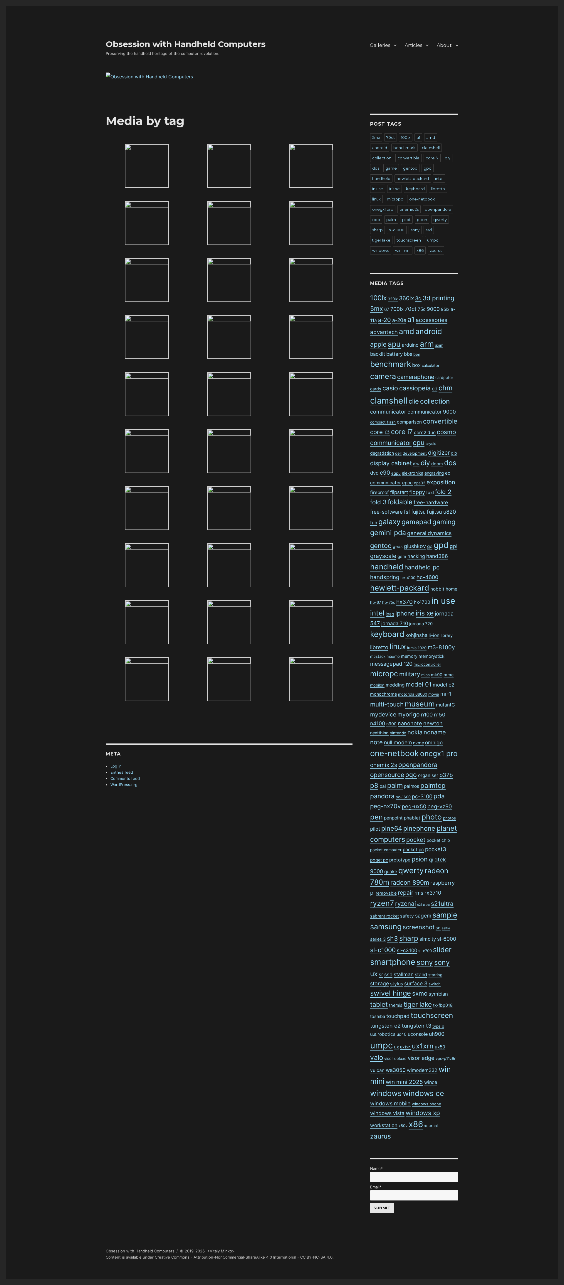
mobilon (377, 685)
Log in (116, 766)
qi (431, 859)
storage (379, 983)
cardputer (444, 377)
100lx (405, 137)
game (391, 168)
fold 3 (378, 502)
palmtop (433, 785)
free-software (386, 512)
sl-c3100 (407, 950)
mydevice (383, 714)
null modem (398, 742)
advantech (384, 332)
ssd (429, 229)
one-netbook (422, 199)
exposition (441, 482)
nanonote (410, 723)
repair (405, 892)
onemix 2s (409, 209)
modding (395, 685)
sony (415, 229)
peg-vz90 (439, 806)
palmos (411, 786)
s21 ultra (423, 905)
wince (430, 1082)
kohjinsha (416, 635)
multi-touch (387, 704)
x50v (403, 1125)
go (429, 546)
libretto (438, 188)
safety (407, 916)
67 (386, 309)
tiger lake (381, 240)
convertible (408, 158)
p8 (374, 785)
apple (378, 344)
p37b (446, 775)
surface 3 (415, 983)
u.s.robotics (382, 1034)
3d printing (438, 298)
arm (427, 343)
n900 (391, 723)
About (444, 45)
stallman (404, 974)
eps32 (419, 482)
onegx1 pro (382, 209)
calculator (430, 365)
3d (418, 298)
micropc (395, 199)
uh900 (436, 1034)
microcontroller (427, 664)
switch (435, 984)
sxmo (419, 993)
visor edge (421, 1058)
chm (445, 388)
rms (418, 893)
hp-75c (388, 602)
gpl (453, 546)
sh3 (392, 938)
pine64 (391, 828)
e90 (385, 472)
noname (435, 732)
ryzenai (405, 903)
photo (432, 816)
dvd (374, 473)
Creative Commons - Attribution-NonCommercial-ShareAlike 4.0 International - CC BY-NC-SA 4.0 (244, 1257)
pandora (382, 796)
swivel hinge (390, 993)
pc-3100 (422, 796)
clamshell (431, 147)
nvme (418, 742)
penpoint (393, 818)
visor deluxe (395, 1058)
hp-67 (375, 602)
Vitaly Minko (221, 1251)
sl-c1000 (396, 229)
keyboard (415, 188)
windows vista (387, 1113)
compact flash (383, 422)
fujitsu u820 (441, 512)
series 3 (378, 939)
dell (398, 453)
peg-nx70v (385, 806)
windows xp (423, 1113)
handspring (384, 577)
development (415, 453)
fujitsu (418, 512)
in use (377, 188)
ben (416, 354)
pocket (415, 839)
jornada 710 (394, 623)
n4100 (377, 723)
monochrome (383, 694)
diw (416, 463)
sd (438, 927)
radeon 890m (409, 882)
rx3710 (432, 893)
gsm (401, 556)
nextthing (379, 732)
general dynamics (429, 533)
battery (394, 354)
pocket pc (413, 849)
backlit (377, 354)
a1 (418, 137)
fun (373, 522)
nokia (414, 732)
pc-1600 (403, 797)
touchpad (397, 1016)
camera (383, 376)
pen (376, 817)
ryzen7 (382, 903)
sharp (377, 229)
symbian (438, 994)
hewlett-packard (413, 178)
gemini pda (388, 533)
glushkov (415, 546)
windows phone (426, 1104)
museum (420, 703)
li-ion (434, 635)
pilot (406, 219)
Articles (413, 45)
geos (398, 546)
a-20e (399, 320)
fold (430, 492)
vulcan (377, 1070)
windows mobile (390, 1103)
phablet (412, 818)
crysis (431, 443)
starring (435, 974)
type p (438, 1026)
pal (383, 786)
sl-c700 (425, 950)
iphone (404, 613)
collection (381, 158)
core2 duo (425, 432)
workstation (383, 1125)
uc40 (402, 1034)
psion (422, 219)
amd (430, 137)
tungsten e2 (385, 1026)
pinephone (419, 828)
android (379, 147)
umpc (432, 240)
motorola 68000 (412, 694)
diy (447, 158)
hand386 (437, 556)
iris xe (394, 188)
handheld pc (421, 567)
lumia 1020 (417, 647)
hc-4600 (427, 577)
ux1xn (405, 1047)
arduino (410, 345)
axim (439, 345)
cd (434, 389)
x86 (420, 250)
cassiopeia (415, 388)
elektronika (412, 473)
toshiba (377, 1016)
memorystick (431, 656)
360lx (406, 298)
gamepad (416, 522)
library (447, 635)
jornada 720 (421, 623)
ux (396, 1047)
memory (409, 656)
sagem (423, 916)
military (409, 674)
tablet (379, 1004)
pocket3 (435, 849)
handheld (381, 178)
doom (437, 463)
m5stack (377, 656)
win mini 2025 (404, 1082)
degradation (382, 453)
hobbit (437, 589)
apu (394, 344)
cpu (418, 442)
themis (395, 1005)
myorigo (408, 714)
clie (414, 401)
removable (386, 893)
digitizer (439, 452)
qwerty (440, 219)
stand (421, 974)
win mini (402, 250)
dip (454, 453)
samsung (386, 926)
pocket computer (386, 849)
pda (439, 796)
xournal (431, 1125)
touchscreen (409, 240)
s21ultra (442, 903)
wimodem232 (422, 1070)
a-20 (384, 319)
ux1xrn (423, 1046)
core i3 (380, 432)
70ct (390, 137)
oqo (376, 219)
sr (381, 974)
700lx (397, 309)
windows (380, 250)
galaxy (389, 521)
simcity (427, 939)
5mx (376, 137)
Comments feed (125, 778)
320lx (393, 298)
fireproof (379, 492)
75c (422, 309)
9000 (433, 309)
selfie (446, 928)
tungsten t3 (416, 1026)
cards (375, 388)
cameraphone (415, 376)
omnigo (434, 742)
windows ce (423, 1093)
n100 (427, 714)
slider (442, 949)
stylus (396, 983)
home (451, 589)
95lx (445, 309)
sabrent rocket (384, 915)
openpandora (438, 209)
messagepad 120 (391, 664)
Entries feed (121, 772)
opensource (387, 774)
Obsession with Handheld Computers (186, 44)
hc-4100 (407, 577)
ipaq (390, 613)
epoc (407, 482)
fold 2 (443, 491)
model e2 (443, 685)
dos (375, 168)
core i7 (432, 158)
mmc (449, 674)
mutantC (445, 705)
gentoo (410, 168)
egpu (396, 473)
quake (390, 871)
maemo (393, 656)
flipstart (399, 492)
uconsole (418, 1034)
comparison (409, 422)
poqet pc (379, 859)
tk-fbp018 (443, 1005)
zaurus (436, 250)
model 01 (419, 684)
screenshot (418, 927)
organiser (428, 775)
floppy (417, 492)
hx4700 (422, 602)
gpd (428, 168)
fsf (407, 512)
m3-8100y (441, 647)
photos (449, 818)
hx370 (404, 601)
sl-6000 (446, 939)
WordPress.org (123, 784)
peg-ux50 (414, 806)
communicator (388, 412)
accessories (431, 320)
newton (433, 723)
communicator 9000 (431, 412)
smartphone (392, 962)
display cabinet (391, 463)
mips (425, 674)
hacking (416, 556)
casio (390, 388)
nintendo (398, 733)
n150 (439, 714)
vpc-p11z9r (446, 1058)
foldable (400, 502)
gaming (444, 522)
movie (433, 694)
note (376, 742)
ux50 (440, 1047)
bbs (408, 354)
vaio (376, 1057)
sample (444, 914)
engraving (434, 473)
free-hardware (431, 502)
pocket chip (438, 840)
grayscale (383, 555)
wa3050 (396, 1070)
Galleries (380, 45)
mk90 (436, 674)
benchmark (404, 147)
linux (376, 199)
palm (391, 219)
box (416, 365)
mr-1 (445, 694)
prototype (399, 860)
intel (439, 178)
